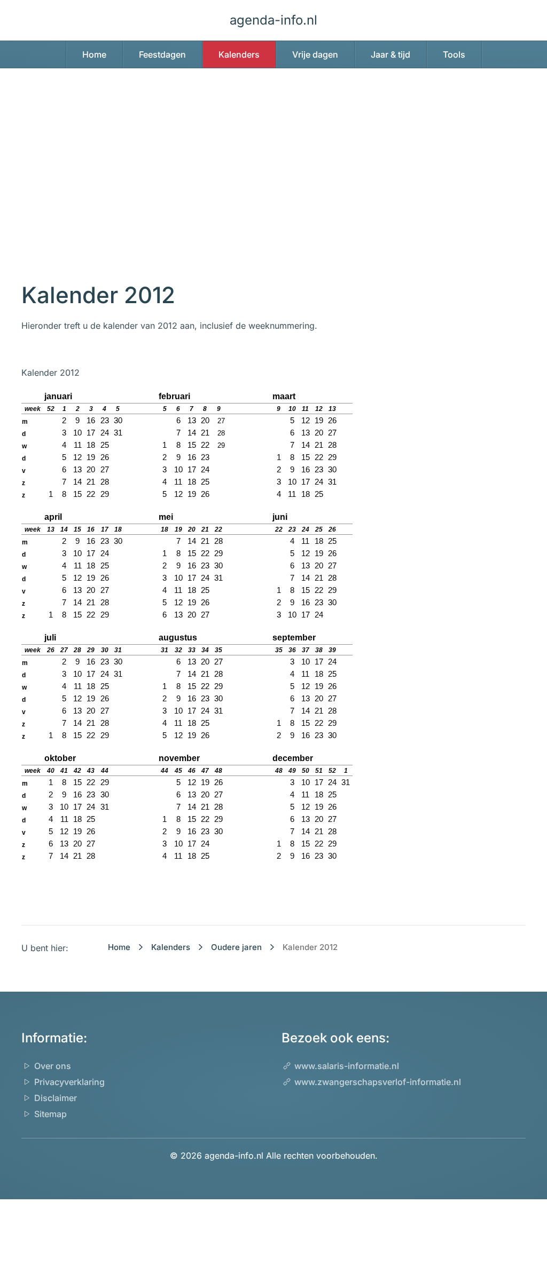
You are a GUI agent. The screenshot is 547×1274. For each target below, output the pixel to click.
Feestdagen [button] (162, 54)
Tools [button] (454, 54)
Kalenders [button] (239, 54)
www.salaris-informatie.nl (346, 1066)
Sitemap (50, 1114)
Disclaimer (55, 1098)
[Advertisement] (273, 185)
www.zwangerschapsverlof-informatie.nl (377, 1082)
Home (94, 54)
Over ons (52, 1066)
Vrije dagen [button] (315, 54)
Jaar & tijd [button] (390, 54)
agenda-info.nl (273, 20)
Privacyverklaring (69, 1082)
